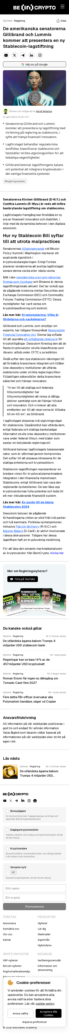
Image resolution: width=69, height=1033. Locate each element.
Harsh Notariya (44, 111)
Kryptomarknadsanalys (16, 971)
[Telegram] (23, 55)
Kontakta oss (11, 928)
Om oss (7, 934)
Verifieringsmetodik (49, 960)
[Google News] (35, 801)
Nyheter (8, 20)
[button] (34, 815)
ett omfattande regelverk (41, 339)
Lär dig (42, 928)
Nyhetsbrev (45, 945)
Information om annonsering (47, 968)
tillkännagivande (33, 249)
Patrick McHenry (28, 527)
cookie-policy (45, 1004)
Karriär (7, 939)
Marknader (44, 934)
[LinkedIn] (31, 55)
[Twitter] (14, 55)
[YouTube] (6, 55)
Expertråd (43, 939)
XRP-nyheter (10, 960)
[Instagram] (40, 55)
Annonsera (9, 923)
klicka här (57, 553)
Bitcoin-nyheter (12, 966)
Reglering (19, 20)
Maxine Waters (13, 531)
